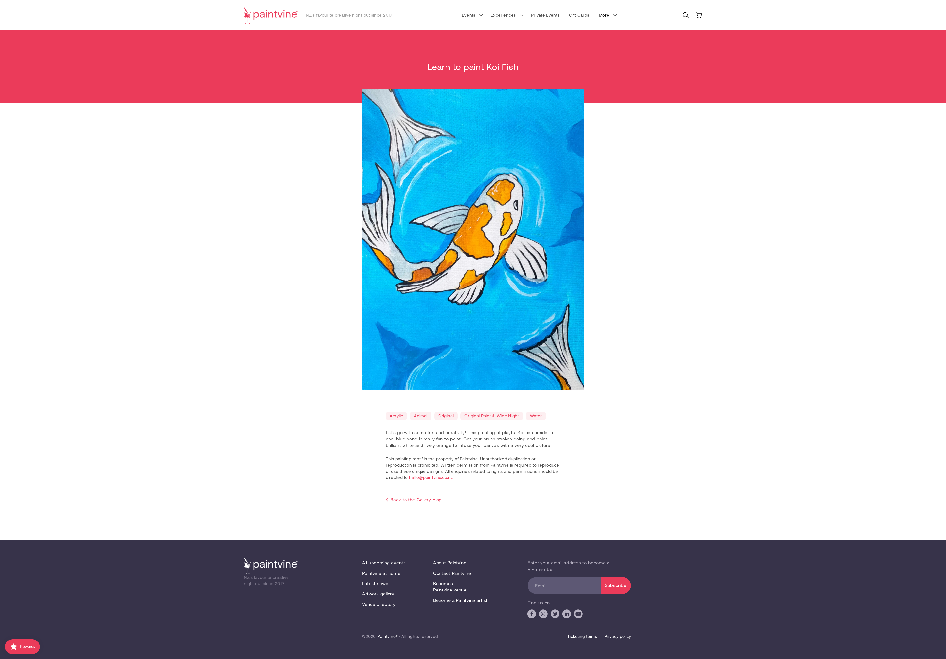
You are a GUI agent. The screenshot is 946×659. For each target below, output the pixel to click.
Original (446, 415)
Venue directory (379, 604)
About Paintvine (450, 562)
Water (536, 415)
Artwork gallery (378, 593)
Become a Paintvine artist (460, 600)
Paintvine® (387, 636)
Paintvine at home (381, 573)
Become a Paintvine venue (450, 586)
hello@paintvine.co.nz (431, 477)
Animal (420, 415)
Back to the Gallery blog (416, 499)
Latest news (375, 583)
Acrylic (396, 415)
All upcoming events (384, 562)
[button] (471, 14)
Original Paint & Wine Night (491, 415)
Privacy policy (618, 636)
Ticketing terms (582, 636)
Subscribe (615, 585)
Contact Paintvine (452, 573)
